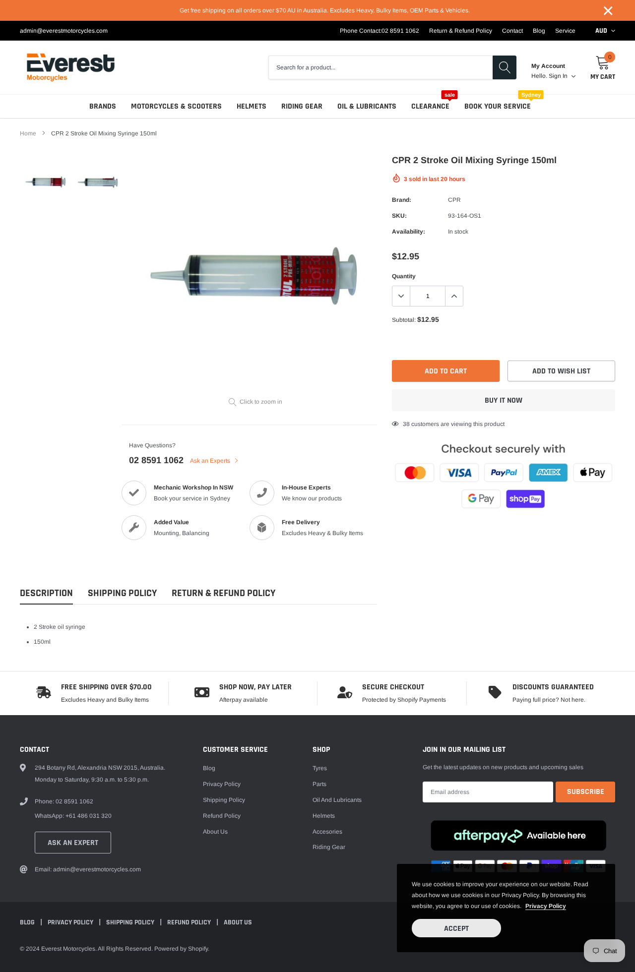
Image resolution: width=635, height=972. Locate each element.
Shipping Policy (122, 593)
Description (46, 593)
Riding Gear (301, 106)
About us (215, 831)
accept (456, 928)
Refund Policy (222, 815)
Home (28, 133)
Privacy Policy (222, 784)
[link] (45, 182)
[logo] (71, 67)
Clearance (430, 106)
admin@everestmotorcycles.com (64, 31)
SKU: (399, 215)
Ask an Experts (211, 460)
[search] (504, 67)
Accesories (327, 831)
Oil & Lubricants (366, 106)
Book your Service (497, 106)
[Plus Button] (454, 296)
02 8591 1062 (400, 30)
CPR (454, 199)
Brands (102, 106)
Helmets (251, 106)
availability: (408, 231)
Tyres (320, 768)
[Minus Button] (401, 296)
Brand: (401, 199)
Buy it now (503, 400)
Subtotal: (404, 319)
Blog (539, 31)
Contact (512, 31)
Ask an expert (73, 843)
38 (406, 424)
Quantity (404, 276)
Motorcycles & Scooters (176, 106)
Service (565, 31)
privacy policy (545, 906)
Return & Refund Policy (460, 31)
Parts (319, 784)
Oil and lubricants (337, 799)
